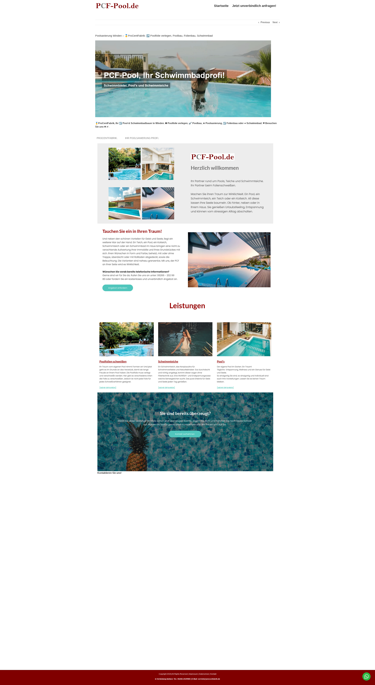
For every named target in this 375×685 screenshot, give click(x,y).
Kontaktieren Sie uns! (109, 473)
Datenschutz (204, 674)
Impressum (193, 674)
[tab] (107, 138)
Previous (265, 22)
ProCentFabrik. (108, 138)
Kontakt (213, 674)
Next (275, 22)
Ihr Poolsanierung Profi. (142, 138)
